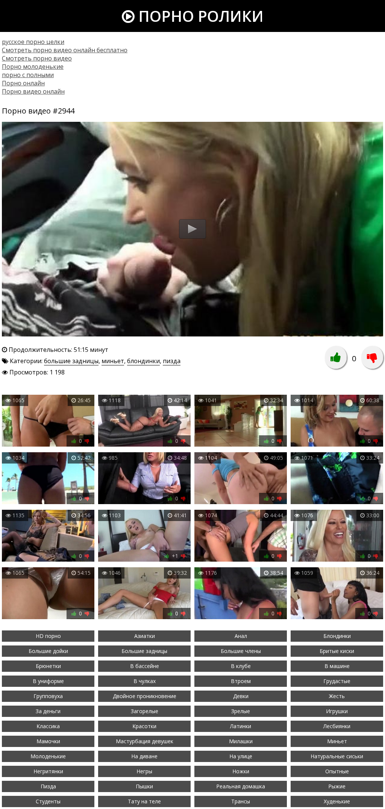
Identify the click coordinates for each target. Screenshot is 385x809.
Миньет (337, 741)
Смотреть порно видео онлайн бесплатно (64, 50)
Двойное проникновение (144, 696)
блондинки (143, 361)
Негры (144, 771)
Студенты (48, 801)
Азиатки (144, 635)
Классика (48, 726)
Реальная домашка (240, 786)
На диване (144, 756)
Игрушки (337, 711)
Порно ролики (199, 16)
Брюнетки (48, 666)
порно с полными (28, 75)
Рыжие (337, 786)
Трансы (240, 801)
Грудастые (336, 681)
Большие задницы (144, 650)
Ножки (240, 771)
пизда (171, 361)
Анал (241, 635)
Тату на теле (144, 801)
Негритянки (48, 771)
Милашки (241, 741)
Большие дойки (48, 650)
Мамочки (48, 741)
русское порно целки (33, 42)
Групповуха (48, 696)
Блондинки (337, 635)
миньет (113, 361)
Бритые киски (337, 650)
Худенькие (337, 801)
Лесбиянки (336, 726)
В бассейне (144, 666)
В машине (337, 666)
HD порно (48, 635)
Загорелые (144, 711)
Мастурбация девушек (144, 741)
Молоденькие (48, 756)
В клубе (241, 666)
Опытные (337, 771)
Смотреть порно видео (37, 58)
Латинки (240, 726)
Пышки (144, 786)
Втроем (241, 681)
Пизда (48, 786)
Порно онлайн (23, 83)
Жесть (337, 696)
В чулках (144, 681)
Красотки (144, 726)
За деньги (48, 711)
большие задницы (71, 361)
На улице (240, 756)
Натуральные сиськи (337, 756)
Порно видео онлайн (33, 91)
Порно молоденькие (33, 66)
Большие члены (241, 650)
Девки (241, 696)
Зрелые (240, 711)
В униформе (48, 681)
